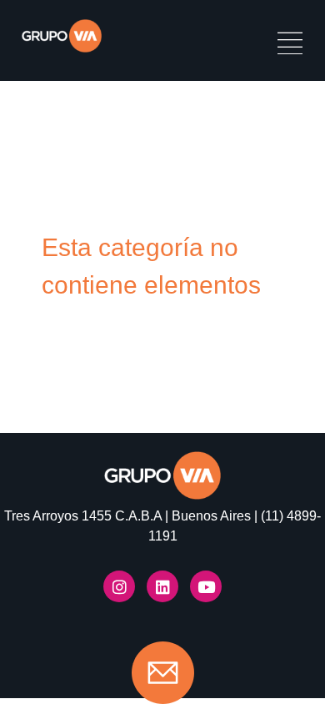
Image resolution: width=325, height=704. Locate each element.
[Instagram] (119, 586)
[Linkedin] (162, 586)
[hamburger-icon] (289, 45)
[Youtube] (206, 586)
